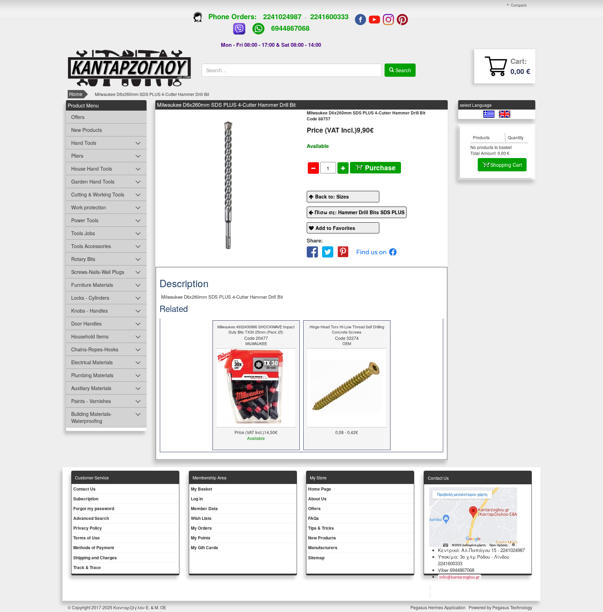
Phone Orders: (232, 16)
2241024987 (282, 16)
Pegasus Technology (512, 607)
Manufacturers (322, 547)
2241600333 (329, 16)
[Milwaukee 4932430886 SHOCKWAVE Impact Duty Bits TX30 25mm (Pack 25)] (256, 387)
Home (75, 93)
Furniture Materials (92, 284)
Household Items (90, 336)
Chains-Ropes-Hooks (94, 349)
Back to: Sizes (332, 196)
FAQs (313, 518)
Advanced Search (91, 518)
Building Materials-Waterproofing (91, 417)
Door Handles (86, 323)
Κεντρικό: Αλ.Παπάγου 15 (467, 550)
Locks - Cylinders (90, 297)
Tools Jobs (83, 233)
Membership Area (209, 477)
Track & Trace (87, 567)
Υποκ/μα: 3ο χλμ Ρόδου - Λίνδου (473, 556)
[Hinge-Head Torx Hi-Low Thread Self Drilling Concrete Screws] (346, 387)
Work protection (88, 207)
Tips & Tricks (321, 528)
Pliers (77, 155)
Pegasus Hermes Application (438, 607)
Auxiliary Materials (91, 388)
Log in (197, 498)
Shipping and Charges (95, 557)
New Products (86, 129)
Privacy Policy (87, 528)
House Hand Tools (91, 168)
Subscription (85, 498)
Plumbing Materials (92, 375)
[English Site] (504, 113)
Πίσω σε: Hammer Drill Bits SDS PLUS (359, 212)
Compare (519, 5)
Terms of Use (86, 538)
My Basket (201, 489)
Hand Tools (83, 142)
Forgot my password (93, 508)
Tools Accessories (91, 245)
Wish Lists (201, 518)
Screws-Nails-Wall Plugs (97, 271)
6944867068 (290, 28)
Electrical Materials (92, 362)
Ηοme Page (319, 489)
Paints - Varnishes (91, 400)
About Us (317, 498)
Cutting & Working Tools (97, 194)
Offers (77, 116)
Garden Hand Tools (92, 181)
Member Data (204, 508)
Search (402, 70)
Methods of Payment (93, 547)
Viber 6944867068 (456, 570)
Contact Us (84, 489)
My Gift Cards (204, 547)
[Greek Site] (489, 113)
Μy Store (318, 477)
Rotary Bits (83, 258)
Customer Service (92, 477)
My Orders (201, 528)
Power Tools (84, 220)
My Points (200, 538)
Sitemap (316, 557)
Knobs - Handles (89, 310)
